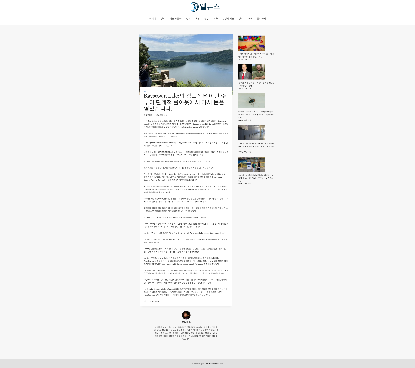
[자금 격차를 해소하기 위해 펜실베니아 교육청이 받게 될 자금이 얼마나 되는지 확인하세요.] (256, 132)
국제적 (152, 18)
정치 (241, 18)
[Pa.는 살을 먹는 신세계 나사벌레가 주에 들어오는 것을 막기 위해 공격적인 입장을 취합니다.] (256, 100)
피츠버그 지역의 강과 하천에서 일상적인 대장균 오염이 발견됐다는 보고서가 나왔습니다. (256, 178)
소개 (250, 18)
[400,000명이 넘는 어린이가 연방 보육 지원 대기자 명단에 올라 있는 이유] (256, 43)
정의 (188, 18)
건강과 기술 (228, 18)
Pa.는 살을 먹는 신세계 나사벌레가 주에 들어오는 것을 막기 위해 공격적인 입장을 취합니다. (256, 114)
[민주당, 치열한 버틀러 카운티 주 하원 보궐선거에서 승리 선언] (256, 71)
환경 (206, 18)
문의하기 (261, 18)
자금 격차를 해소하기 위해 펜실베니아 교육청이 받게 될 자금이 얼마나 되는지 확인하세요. (256, 146)
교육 (215, 18)
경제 (163, 18)
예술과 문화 (175, 18)
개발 (197, 18)
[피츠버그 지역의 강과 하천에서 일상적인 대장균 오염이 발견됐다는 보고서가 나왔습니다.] (256, 164)
